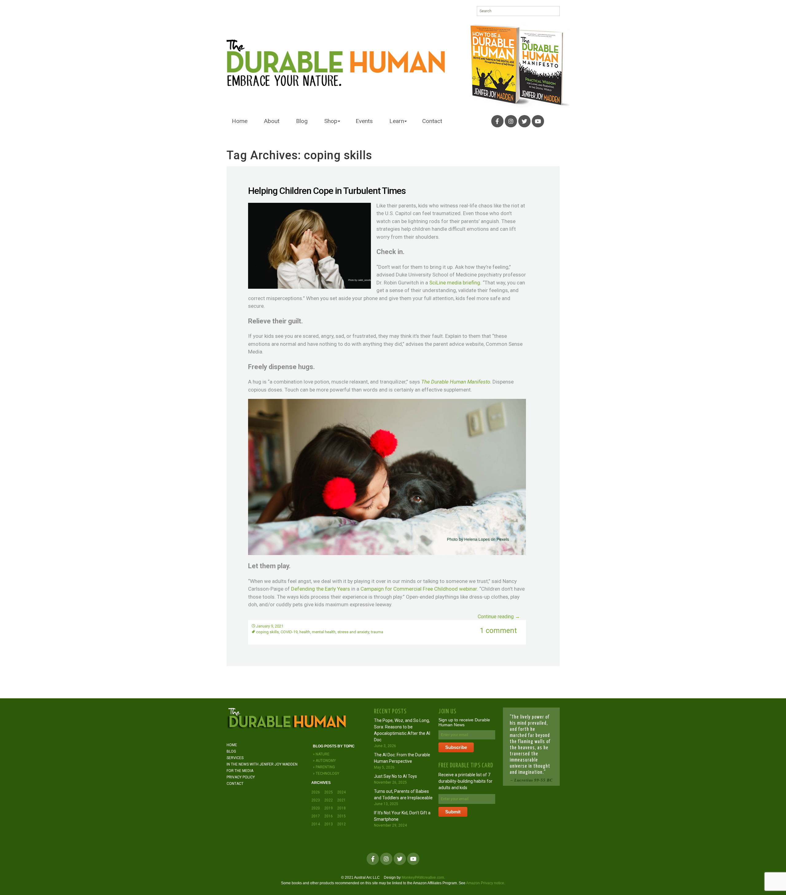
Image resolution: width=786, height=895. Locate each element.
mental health (324, 632)
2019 (328, 808)
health (304, 632)
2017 (315, 816)
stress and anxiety (353, 632)
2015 (341, 816)
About (271, 121)
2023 (315, 800)
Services (235, 758)
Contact (432, 121)
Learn (396, 121)
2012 (341, 824)
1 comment (498, 631)
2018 (341, 808)
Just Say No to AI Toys (395, 776)
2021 (341, 800)
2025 (328, 792)
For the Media (240, 771)
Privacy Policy (241, 777)
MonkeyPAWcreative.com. (423, 877)
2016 (328, 816)
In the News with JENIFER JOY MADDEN (262, 764)
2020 (315, 808)
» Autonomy (324, 760)
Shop (330, 121)
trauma (377, 632)
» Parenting (324, 767)
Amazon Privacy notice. (485, 883)
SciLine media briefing (454, 283)
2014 (315, 824)
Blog (302, 121)
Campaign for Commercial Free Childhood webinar (418, 589)
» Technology (326, 773)
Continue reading (499, 616)
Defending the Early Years (320, 589)
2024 (341, 792)
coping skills (267, 632)
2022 (328, 800)
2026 (315, 792)
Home (239, 121)
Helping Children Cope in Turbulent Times (327, 190)
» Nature (321, 754)
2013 (328, 824)
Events (364, 121)
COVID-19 (289, 632)
